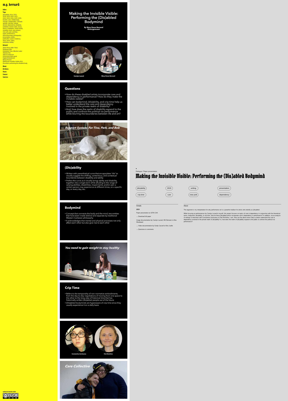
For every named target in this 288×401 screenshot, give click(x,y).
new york (5, 32)
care (9, 20)
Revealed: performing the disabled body (15, 63)
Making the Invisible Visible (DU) (13, 61)
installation (10, 28)
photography (17, 35)
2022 (4, 18)
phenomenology (8, 35)
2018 (4, 16)
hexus (20, 27)
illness (5, 28)
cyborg (16, 23)
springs (5, 23)
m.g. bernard (11, 4)
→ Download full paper (143, 216)
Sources (5, 77)
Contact (5, 74)
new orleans (16, 30)
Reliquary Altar (7, 49)
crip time (10, 23)
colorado (19, 21)
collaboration (12, 21)
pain (10, 32)
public (13, 37)
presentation (6, 37)
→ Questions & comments (145, 229)
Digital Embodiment (9, 58)
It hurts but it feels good (10, 56)
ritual (4, 40)
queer (12, 39)
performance (11, 33)
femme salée (13, 27)
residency (17, 39)
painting (14, 32)
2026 (19, 18)
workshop (6, 42)
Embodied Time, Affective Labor (12, 51)
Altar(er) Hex (7, 53)
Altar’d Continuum (8, 54)
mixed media (19, 28)
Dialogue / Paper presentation (146, 171)
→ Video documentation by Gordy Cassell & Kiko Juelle (154, 226)
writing (11, 42)
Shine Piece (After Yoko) (10, 47)
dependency (11, 25)
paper (4, 33)
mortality (5, 30)
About (4, 66)
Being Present (7, 60)
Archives (5, 69)
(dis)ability (6, 14)
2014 (11, 14)
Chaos (5, 72)
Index (4, 9)
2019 (8, 16)
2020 (12, 16)
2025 (15, 18)
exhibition (6, 27)
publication (6, 39)
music (10, 30)
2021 (15, 16)
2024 (12, 18)
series (8, 40)
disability (18, 25)
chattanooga (15, 20)
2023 (8, 18)
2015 (15, 14)
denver (5, 25)
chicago (5, 21)
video (12, 40)
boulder (5, 20)
